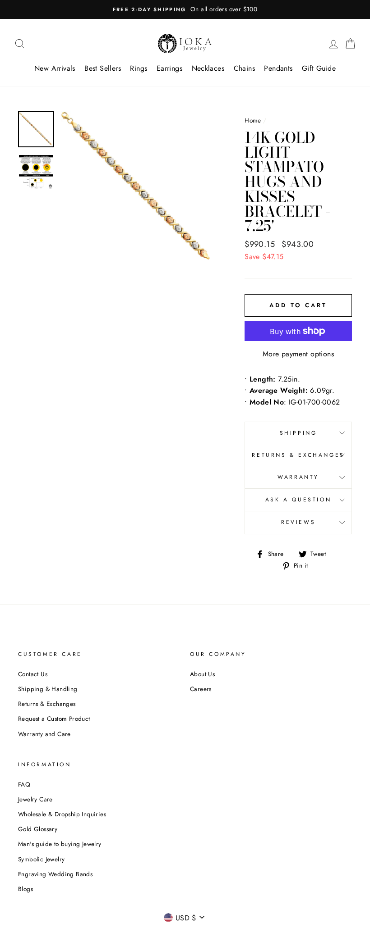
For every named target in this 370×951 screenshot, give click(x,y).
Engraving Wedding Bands (55, 873)
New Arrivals (54, 68)
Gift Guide (319, 68)
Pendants (278, 68)
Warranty (298, 477)
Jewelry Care (35, 799)
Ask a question (298, 500)
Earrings (169, 68)
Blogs (25, 888)
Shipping (298, 433)
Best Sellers (102, 68)
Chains (244, 68)
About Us (202, 673)
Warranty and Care (44, 733)
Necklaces (208, 68)
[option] (185, 9)
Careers (201, 688)
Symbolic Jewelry (41, 859)
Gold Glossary (37, 828)
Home (253, 120)
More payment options (298, 354)
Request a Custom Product (54, 718)
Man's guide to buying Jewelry (60, 843)
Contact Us (32, 673)
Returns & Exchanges (298, 455)
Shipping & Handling (48, 688)
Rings (138, 68)
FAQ (24, 784)
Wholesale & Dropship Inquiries (62, 814)
